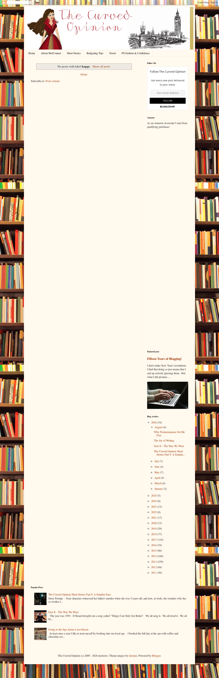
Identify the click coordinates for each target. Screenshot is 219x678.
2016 (154, 545)
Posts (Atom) (53, 81)
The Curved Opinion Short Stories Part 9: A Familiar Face (79, 594)
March (158, 483)
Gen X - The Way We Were (169, 446)
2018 (154, 534)
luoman (133, 655)
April (157, 477)
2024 (154, 501)
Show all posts (101, 66)
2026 (154, 422)
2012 (154, 567)
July (157, 461)
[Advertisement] (167, 185)
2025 (154, 495)
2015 (154, 550)
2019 (154, 528)
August (158, 427)
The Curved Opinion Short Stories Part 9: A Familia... (169, 452)
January (159, 488)
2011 (154, 572)
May (157, 472)
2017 (154, 539)
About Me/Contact (51, 53)
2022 (154, 512)
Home (31, 53)
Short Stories (74, 53)
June (157, 466)
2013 (154, 561)
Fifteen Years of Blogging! (164, 358)
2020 (154, 523)
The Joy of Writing (164, 440)
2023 (154, 506)
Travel (112, 53)
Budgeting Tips (95, 53)
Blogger (156, 655)
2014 (154, 556)
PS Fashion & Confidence (136, 53)
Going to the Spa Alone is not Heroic (68, 629)
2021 (154, 517)
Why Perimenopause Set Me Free (169, 433)
